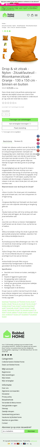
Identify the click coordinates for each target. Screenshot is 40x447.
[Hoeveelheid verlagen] (4, 114)
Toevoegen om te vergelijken (12, 132)
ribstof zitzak (24, 308)
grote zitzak (31, 304)
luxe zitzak (16, 306)
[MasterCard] (18, 444)
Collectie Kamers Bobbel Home (13, 362)
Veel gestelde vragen (9, 405)
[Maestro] (24, 444)
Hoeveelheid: (6, 111)
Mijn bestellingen (8, 375)
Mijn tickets (6, 378)
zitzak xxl (17, 314)
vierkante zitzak (13, 310)
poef (3, 308)
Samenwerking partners (11, 414)
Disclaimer (6, 394)
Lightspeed (33, 441)
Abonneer (31, 431)
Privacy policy (7, 397)
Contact (5, 423)
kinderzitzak (6, 306)
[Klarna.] (15, 444)
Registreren (6, 372)
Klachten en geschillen (10, 420)
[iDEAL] (9, 444)
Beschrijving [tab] (7, 141)
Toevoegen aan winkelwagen (20, 120)
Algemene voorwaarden (10, 391)
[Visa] (21, 444)
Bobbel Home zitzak (27, 302)
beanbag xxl (14, 302)
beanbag (5, 302)
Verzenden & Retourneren (11, 403)
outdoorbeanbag (27, 306)
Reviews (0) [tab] (18, 141)
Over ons (5, 388)
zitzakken (25, 314)
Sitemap (5, 408)
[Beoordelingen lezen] (8, 103)
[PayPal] (12, 444)
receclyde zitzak (12, 308)
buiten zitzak (6, 304)
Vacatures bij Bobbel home (12, 417)
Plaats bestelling (20, 128)
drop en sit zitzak (19, 304)
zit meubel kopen (26, 310)
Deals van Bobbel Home (10, 365)
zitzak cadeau (12, 312)
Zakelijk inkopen (8, 411)
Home (3, 23)
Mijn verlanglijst (8, 381)
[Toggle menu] (36, 15)
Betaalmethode (7, 400)
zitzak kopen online (25, 312)
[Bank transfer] (27, 444)
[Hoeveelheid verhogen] (8, 114)
